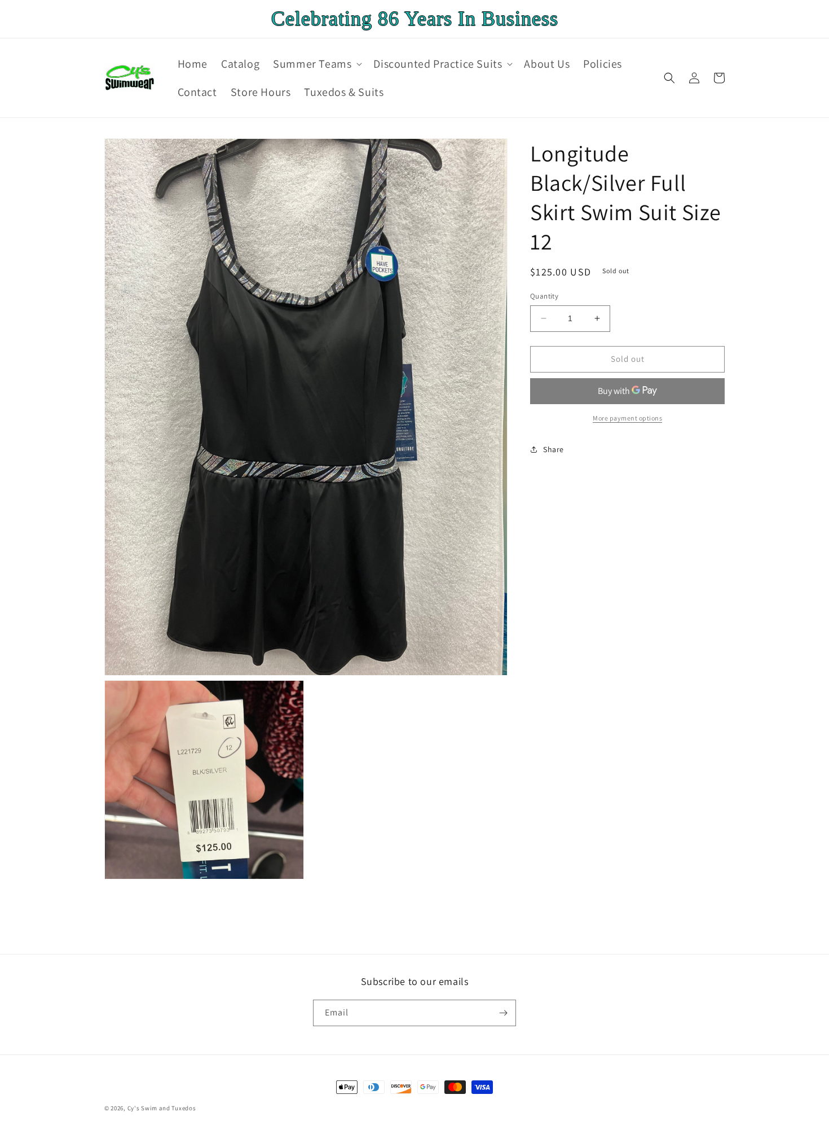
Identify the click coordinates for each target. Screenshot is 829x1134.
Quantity (544, 296)
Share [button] (553, 449)
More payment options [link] (627, 417)
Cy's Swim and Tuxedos (161, 1108)
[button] (316, 64)
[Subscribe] (503, 1013)
